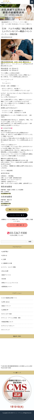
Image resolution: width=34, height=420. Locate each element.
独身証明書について (7, 321)
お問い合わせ (6, 302)
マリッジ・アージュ (18, 412)
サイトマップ (6, 329)
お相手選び (5, 251)
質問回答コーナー (7, 286)
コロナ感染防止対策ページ (9, 298)
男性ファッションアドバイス (10, 282)
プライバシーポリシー (8, 325)
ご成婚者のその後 (7, 263)
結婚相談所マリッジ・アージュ (10, 22)
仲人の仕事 (5, 271)
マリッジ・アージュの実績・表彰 (11, 317)
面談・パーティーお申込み (16, 209)
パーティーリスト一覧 (16, 215)
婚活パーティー (6, 306)
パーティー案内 (23, 22)
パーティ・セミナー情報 (9, 267)
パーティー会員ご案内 (16, 225)
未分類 (4, 278)
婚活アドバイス (6, 275)
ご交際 (4, 259)
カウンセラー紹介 (7, 314)
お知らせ (4, 255)
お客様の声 (5, 309)
